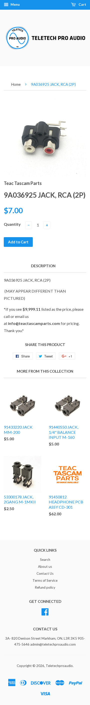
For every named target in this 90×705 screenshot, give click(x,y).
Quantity (12, 224)
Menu (15, 4)
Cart (82, 4)
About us (45, 567)
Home (16, 84)
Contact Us (45, 573)
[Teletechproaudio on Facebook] (45, 611)
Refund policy (45, 587)
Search (45, 560)
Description (43, 266)
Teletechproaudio (59, 666)
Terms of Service (45, 580)
